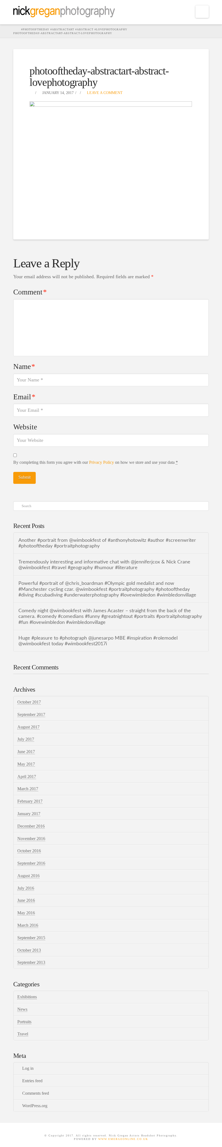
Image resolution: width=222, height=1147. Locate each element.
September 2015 (31, 937)
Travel (22, 1034)
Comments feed (35, 1093)
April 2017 (26, 776)
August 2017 (28, 727)
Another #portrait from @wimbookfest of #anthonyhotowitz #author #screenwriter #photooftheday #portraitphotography (107, 543)
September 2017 (31, 714)
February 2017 (30, 801)
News (22, 1009)
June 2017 (26, 751)
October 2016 (29, 850)
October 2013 (29, 950)
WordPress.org (34, 1105)
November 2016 (31, 838)
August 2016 (28, 875)
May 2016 (26, 913)
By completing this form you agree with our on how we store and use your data (95, 462)
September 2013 (31, 962)
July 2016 (25, 888)
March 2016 (27, 925)
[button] (202, 11)
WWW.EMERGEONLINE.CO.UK (123, 1139)
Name (24, 366)
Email (24, 397)
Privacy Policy (101, 462)
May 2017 (26, 764)
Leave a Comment (104, 93)
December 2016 (31, 826)
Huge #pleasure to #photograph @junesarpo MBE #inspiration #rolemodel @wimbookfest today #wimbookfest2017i (98, 641)
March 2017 (27, 788)
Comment (30, 292)
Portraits (24, 1021)
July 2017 (25, 739)
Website (25, 427)
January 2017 (28, 813)
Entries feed (32, 1080)
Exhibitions (27, 996)
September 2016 (31, 863)
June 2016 (26, 900)
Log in (28, 1068)
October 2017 (29, 702)
